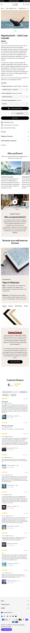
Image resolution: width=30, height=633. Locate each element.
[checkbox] (13, 395)
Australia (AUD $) (7, 612)
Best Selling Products (11, 8)
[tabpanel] (15, 338)
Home (2, 8)
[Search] (23, 4)
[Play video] (15, 202)
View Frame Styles (15, 362)
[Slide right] (17, 31)
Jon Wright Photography (11, 624)
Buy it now (15, 118)
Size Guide (3, 83)
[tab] (4, 306)
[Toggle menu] (1, 4)
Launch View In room (16, 108)
